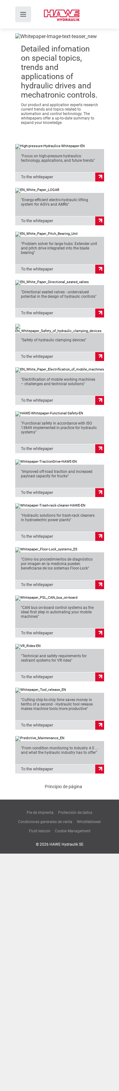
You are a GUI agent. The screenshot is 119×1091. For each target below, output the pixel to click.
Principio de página (63, 786)
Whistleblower (89, 822)
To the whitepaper (37, 176)
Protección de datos (75, 812)
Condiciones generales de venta (45, 822)
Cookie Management (72, 831)
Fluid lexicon (39, 831)
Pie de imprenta (40, 812)
